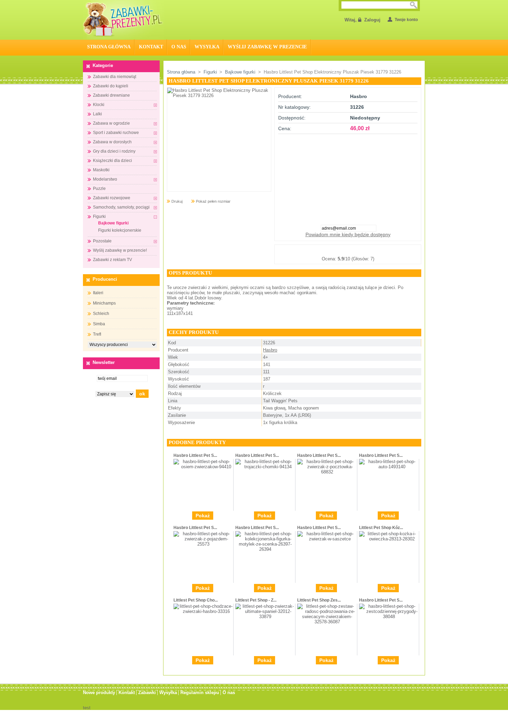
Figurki (99, 216)
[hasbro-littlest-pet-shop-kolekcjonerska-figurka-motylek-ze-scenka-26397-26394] (265, 549)
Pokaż (203, 515)
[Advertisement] (348, 177)
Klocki (98, 104)
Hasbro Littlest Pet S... (195, 455)
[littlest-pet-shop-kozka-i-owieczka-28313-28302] (389, 538)
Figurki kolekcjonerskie (119, 230)
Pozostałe (102, 241)
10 (382, 250)
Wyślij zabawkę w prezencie (267, 46)
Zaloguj (372, 19)
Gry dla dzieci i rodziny (114, 151)
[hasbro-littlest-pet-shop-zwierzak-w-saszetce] (327, 538)
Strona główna (181, 72)
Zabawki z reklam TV (112, 259)
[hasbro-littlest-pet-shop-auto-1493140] (389, 466)
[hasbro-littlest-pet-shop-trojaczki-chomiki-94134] (265, 466)
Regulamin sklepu (199, 692)
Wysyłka (207, 46)
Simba (99, 323)
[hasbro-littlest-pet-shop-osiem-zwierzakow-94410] (203, 466)
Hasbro (270, 350)
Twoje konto (406, 19)
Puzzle (99, 188)
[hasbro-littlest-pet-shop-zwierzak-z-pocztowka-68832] (327, 471)
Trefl (97, 334)
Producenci (105, 279)
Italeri (98, 292)
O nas (178, 46)
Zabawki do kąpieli (110, 86)
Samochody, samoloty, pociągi (121, 207)
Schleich (101, 313)
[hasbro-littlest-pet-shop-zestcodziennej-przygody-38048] (389, 616)
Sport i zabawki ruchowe (116, 132)
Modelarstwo (105, 179)
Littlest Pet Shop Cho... (195, 600)
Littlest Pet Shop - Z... (255, 600)
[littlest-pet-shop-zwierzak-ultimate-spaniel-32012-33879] (265, 616)
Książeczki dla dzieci (112, 160)
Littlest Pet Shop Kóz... (381, 527)
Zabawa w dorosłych (112, 142)
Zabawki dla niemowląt (114, 76)
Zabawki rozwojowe (111, 197)
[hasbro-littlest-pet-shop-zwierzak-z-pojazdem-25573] (203, 544)
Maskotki (101, 169)
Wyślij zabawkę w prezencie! (120, 250)
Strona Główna (109, 46)
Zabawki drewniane (111, 95)
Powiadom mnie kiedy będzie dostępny (348, 234)
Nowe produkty (99, 692)
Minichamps (104, 303)
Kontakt (151, 46)
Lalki (97, 114)
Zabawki (147, 692)
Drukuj (176, 201)
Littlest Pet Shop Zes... (319, 600)
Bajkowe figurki (113, 223)
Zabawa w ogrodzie (111, 123)
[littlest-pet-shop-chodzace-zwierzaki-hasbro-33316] (203, 611)
